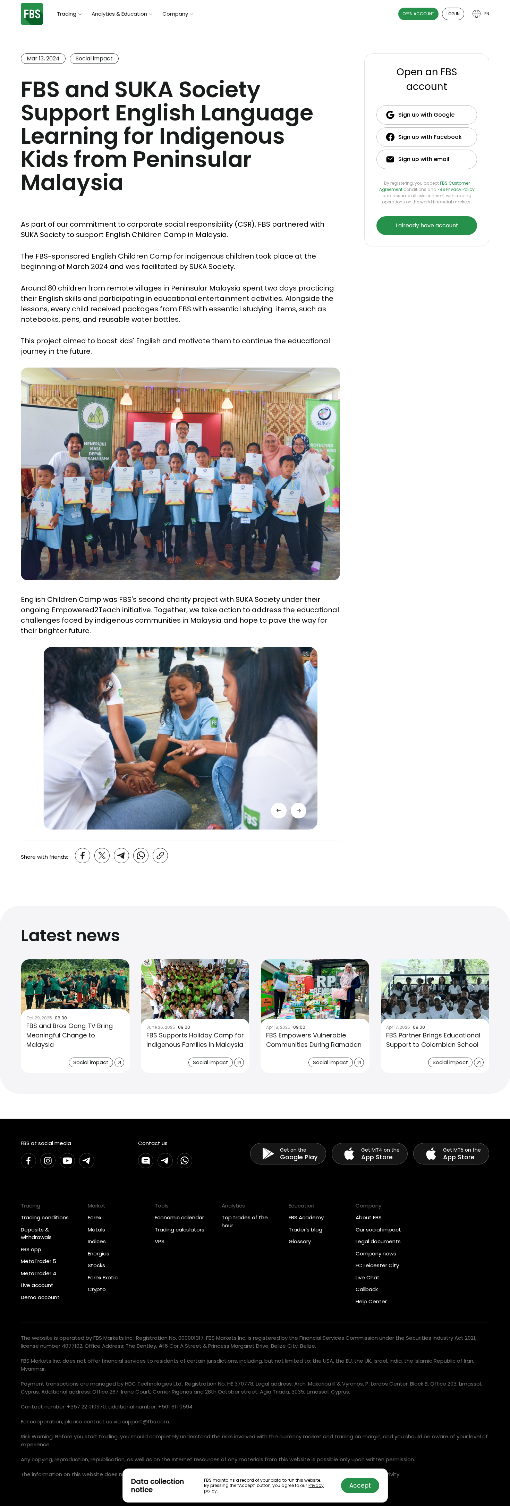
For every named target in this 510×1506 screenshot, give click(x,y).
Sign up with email (423, 159)
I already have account (427, 225)
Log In (453, 14)
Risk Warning (37, 1436)
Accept (360, 1485)
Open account (418, 14)
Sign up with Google (426, 115)
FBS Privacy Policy (456, 189)
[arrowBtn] (298, 810)
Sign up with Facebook (430, 137)
